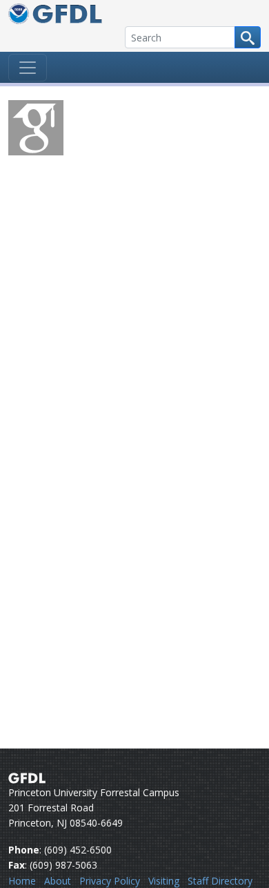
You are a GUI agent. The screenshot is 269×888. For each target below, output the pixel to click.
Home (22, 880)
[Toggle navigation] (27, 67)
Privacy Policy (109, 880)
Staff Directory (220, 880)
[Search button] (248, 37)
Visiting (163, 880)
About (57, 880)
